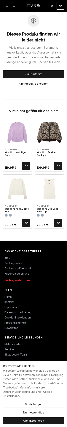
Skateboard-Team (15, 354)
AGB (7, 258)
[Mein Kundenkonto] (52, 6)
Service (9, 349)
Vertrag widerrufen (17, 280)
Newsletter (11, 327)
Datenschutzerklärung (16, 391)
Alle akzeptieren (33, 420)
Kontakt (9, 301)
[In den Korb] (26, 166)
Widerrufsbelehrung (16, 273)
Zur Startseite (33, 74)
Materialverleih (13, 344)
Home (8, 296)
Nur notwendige (33, 412)
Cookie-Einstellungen (17, 317)
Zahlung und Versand (17, 268)
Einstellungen (33, 404)
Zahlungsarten (13, 263)
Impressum (10, 307)
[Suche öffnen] (14, 6)
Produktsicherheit (15, 322)
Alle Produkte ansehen (33, 83)
